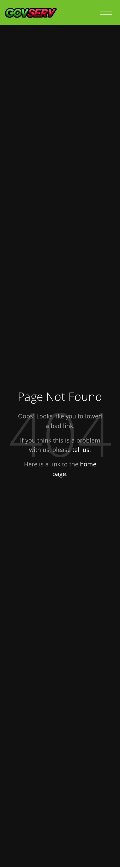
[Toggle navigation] (105, 15)
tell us (80, 450)
